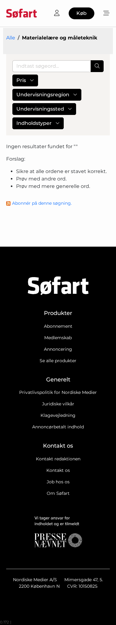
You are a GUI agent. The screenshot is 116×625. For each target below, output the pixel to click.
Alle (10, 38)
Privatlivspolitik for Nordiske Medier (58, 392)
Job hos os (58, 482)
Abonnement (58, 326)
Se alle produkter (58, 360)
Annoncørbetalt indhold (58, 427)
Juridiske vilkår (58, 404)
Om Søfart (58, 493)
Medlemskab (58, 337)
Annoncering (58, 349)
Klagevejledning (58, 415)
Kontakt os (58, 470)
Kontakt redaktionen (58, 459)
